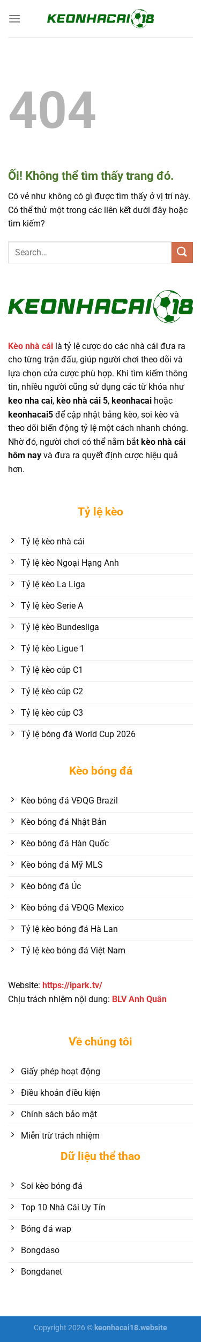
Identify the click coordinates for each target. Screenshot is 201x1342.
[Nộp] (182, 252)
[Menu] (14, 18)
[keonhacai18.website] (100, 18)
